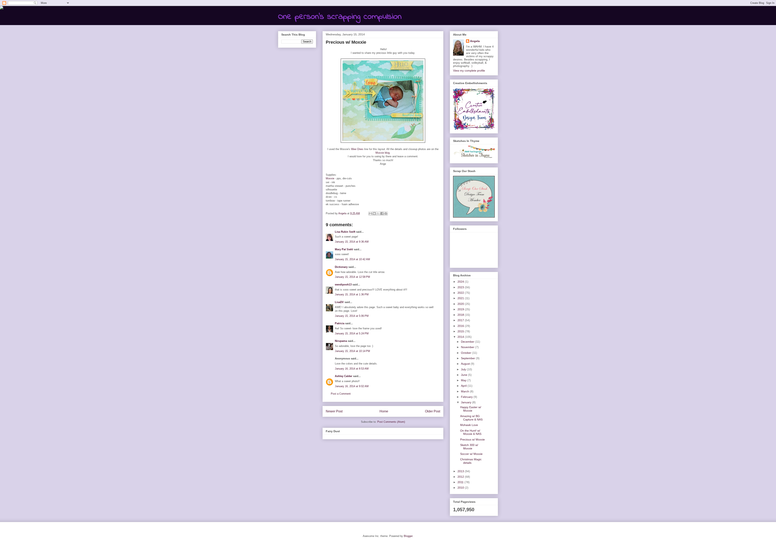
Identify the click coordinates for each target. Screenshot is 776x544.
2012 (461, 476)
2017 (461, 320)
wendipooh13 (343, 284)
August (466, 363)
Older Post (432, 411)
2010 (461, 487)
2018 (461, 314)
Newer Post (334, 411)
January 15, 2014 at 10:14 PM (352, 351)
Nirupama (341, 340)
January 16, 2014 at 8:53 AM (352, 368)
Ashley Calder (343, 376)
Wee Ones (357, 149)
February (467, 396)
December (468, 341)
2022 (461, 292)
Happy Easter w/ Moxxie (470, 409)
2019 (461, 309)
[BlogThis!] (374, 213)
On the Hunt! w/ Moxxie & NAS (470, 432)
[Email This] (370, 213)
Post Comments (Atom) (391, 421)
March (465, 391)
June (464, 374)
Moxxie (330, 178)
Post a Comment (341, 393)
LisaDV (339, 302)
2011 (461, 482)
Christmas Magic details (471, 461)
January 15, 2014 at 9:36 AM (352, 241)
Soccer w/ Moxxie (471, 453)
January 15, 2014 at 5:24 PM (352, 333)
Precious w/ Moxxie (472, 439)
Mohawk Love (469, 425)
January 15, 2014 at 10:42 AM (352, 259)
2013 (461, 471)
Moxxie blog (382, 152)
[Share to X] (378, 213)
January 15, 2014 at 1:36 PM (352, 294)
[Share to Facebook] (382, 213)
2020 (461, 303)
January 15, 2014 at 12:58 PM (352, 276)
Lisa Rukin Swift (345, 231)
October (466, 352)
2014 (461, 336)
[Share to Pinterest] (386, 213)
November (468, 347)
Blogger (408, 536)
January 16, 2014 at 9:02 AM (352, 386)
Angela (475, 41)
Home (384, 411)
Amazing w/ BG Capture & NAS (471, 417)
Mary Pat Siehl (344, 249)
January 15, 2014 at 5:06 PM (352, 315)
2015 (461, 331)
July (464, 369)
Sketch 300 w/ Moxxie (469, 446)
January (466, 402)
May (464, 380)
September (468, 358)
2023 (461, 287)
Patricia (339, 323)
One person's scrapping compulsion (340, 17)
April (464, 385)
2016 (461, 325)
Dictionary (341, 266)
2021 (461, 298)
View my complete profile (469, 70)
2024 (461, 281)
